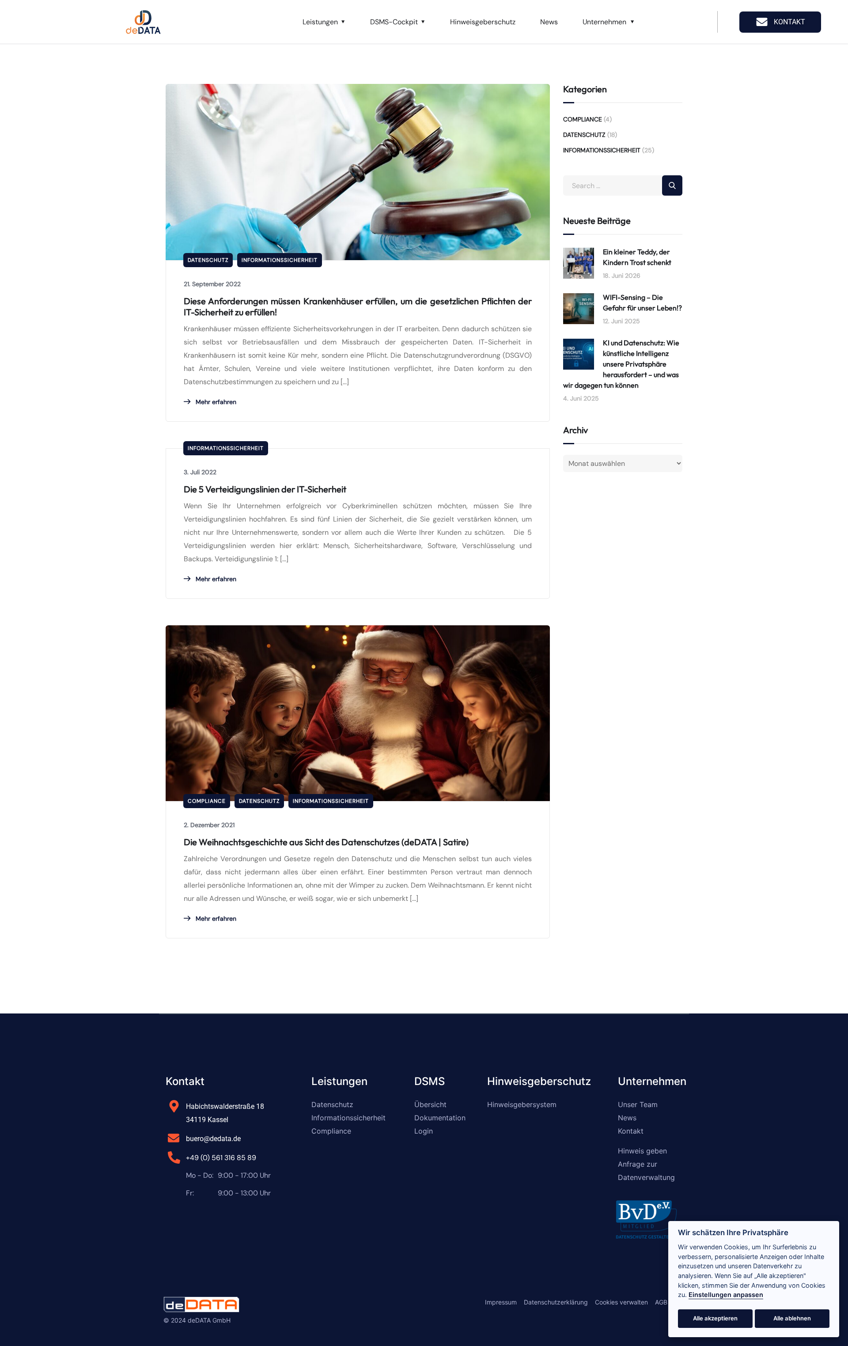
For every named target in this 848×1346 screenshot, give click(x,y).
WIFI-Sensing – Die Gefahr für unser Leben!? (642, 302)
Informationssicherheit (280, 260)
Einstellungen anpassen (726, 1294)
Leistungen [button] (320, 21)
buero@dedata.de (213, 1138)
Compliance (207, 801)
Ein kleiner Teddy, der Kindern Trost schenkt (637, 257)
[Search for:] (622, 185)
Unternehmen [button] (604, 21)
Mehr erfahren (215, 402)
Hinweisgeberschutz (482, 21)
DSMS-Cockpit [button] (394, 21)
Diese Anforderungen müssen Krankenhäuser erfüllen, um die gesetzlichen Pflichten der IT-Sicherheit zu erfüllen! (358, 306)
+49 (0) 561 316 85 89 (221, 1157)
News (549, 21)
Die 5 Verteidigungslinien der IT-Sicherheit (265, 489)
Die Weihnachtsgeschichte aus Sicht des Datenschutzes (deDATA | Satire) (326, 841)
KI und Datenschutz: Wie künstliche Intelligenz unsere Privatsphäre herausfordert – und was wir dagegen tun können (621, 363)
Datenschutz (208, 260)
